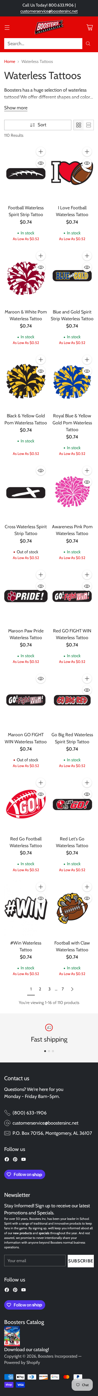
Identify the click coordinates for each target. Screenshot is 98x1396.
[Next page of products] (72, 989)
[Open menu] (7, 27)
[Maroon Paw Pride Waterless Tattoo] (26, 596)
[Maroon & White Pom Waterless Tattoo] (26, 277)
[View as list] (89, 125)
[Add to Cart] (40, 151)
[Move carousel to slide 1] (45, 1051)
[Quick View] (40, 163)
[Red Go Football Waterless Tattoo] (26, 804)
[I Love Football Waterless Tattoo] (72, 173)
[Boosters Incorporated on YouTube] (23, 1160)
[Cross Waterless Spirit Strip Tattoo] (26, 492)
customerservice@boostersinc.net (49, 11)
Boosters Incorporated (57, 1356)
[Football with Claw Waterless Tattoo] (72, 908)
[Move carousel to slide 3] (53, 1051)
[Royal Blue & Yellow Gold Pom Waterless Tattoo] (72, 381)
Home (9, 61)
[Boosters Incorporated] (49, 27)
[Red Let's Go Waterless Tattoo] (72, 804)
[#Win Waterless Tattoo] (26, 908)
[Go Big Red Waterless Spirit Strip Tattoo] (72, 700)
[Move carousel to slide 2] (49, 1051)
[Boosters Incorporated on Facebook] (7, 1160)
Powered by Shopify (22, 1362)
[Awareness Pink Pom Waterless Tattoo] (72, 492)
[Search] (88, 43)
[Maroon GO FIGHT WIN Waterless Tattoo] (26, 700)
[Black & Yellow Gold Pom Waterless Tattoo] (26, 381)
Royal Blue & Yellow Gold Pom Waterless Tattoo (72, 422)
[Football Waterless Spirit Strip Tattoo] (26, 173)
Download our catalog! (26, 1349)
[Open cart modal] (89, 27)
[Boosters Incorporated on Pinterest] (15, 1160)
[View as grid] (79, 125)
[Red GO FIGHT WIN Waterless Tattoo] (72, 596)
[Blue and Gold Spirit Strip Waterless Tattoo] (72, 277)
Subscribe (80, 1260)
